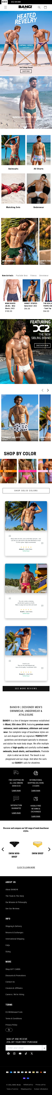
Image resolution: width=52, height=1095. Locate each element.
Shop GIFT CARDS (13, 969)
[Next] (48, 471)
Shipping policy (26, 1089)
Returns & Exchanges (14, 932)
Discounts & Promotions (16, 975)
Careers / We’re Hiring (15, 994)
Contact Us (10, 982)
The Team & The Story (15, 896)
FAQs (8, 945)
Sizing (8, 951)
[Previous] (3, 471)
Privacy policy (41, 1085)
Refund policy (28, 1085)
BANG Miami (16, 1085)
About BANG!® (12, 889)
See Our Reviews (12, 908)
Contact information (41, 1089)
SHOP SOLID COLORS (26, 490)
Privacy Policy (11, 1025)
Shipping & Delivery (14, 926)
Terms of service (12, 1089)
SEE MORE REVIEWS (26, 688)
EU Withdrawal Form (14, 1012)
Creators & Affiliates (14, 988)
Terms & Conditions (14, 1018)
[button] (5, 7)
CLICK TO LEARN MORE (26, 867)
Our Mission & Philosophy (16, 902)
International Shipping (15, 939)
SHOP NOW (26, 124)
